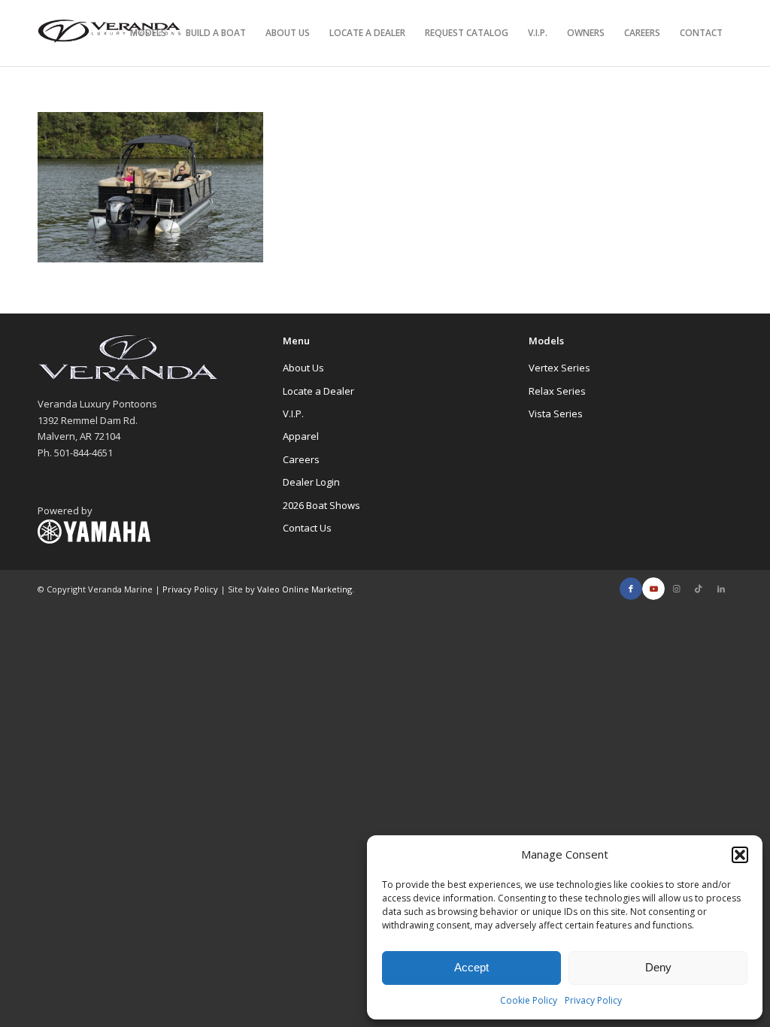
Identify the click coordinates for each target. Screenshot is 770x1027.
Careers (301, 459)
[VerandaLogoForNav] (110, 33)
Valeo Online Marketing (304, 589)
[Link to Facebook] (631, 588)
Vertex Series (559, 367)
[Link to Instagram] (676, 588)
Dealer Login (311, 482)
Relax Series (557, 391)
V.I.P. (293, 413)
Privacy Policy (593, 1000)
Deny (658, 967)
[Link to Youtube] (653, 588)
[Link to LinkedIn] (721, 588)
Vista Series (556, 413)
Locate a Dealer (318, 391)
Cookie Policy (528, 1000)
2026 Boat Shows (321, 505)
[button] (739, 854)
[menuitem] (148, 33)
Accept (471, 967)
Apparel (301, 436)
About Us (303, 367)
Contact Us (307, 528)
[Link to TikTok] (698, 588)
